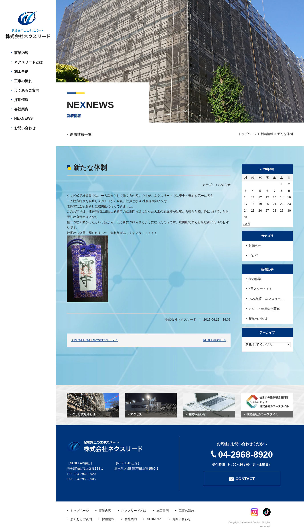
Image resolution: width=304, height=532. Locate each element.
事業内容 (21, 53)
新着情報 (267, 134)
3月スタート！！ (260, 289)
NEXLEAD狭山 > (214, 340)
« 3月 (246, 224)
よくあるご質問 (26, 90)
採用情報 (21, 100)
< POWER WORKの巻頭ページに (94, 340)
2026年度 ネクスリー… (266, 299)
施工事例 (21, 71)
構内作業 (255, 279)
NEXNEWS (23, 118)
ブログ (253, 255)
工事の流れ (23, 81)
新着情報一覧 (80, 134)
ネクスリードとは (28, 62)
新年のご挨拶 (258, 319)
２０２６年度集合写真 (264, 309)
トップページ (247, 134)
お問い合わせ (25, 128)
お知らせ (255, 245)
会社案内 (21, 109)
